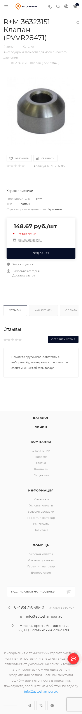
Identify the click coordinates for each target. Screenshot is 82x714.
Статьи (41, 468)
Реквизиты (41, 529)
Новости (41, 462)
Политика (41, 535)
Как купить (43, 310)
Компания (41, 447)
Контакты (41, 474)
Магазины (41, 504)
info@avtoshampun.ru (44, 622)
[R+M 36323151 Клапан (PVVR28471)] (41, 111)
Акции (41, 432)
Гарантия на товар (41, 523)
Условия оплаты (41, 511)
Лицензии (41, 480)
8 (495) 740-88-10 (29, 613)
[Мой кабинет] (66, 7)
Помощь (41, 550)
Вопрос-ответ (41, 578)
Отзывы (15, 310)
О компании (41, 456)
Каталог (41, 423)
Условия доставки (41, 517)
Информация (41, 496)
